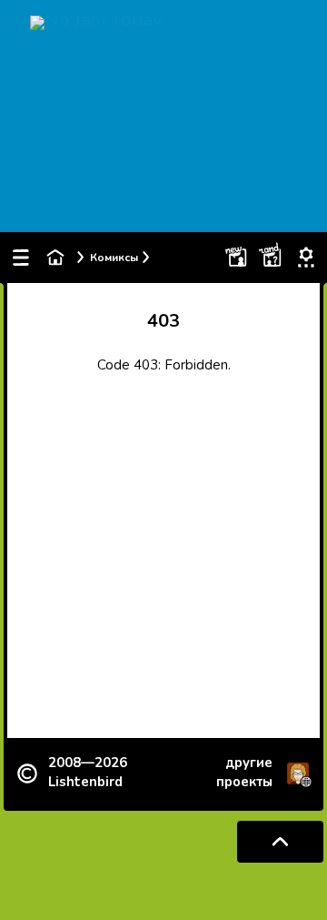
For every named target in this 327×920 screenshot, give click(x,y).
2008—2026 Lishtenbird (87, 772)
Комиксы (114, 257)
